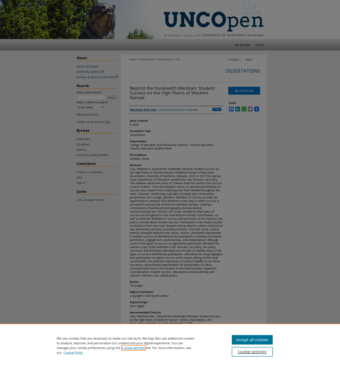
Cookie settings (133, 348)
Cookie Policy (73, 352)
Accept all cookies (252, 339)
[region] (170, 345)
